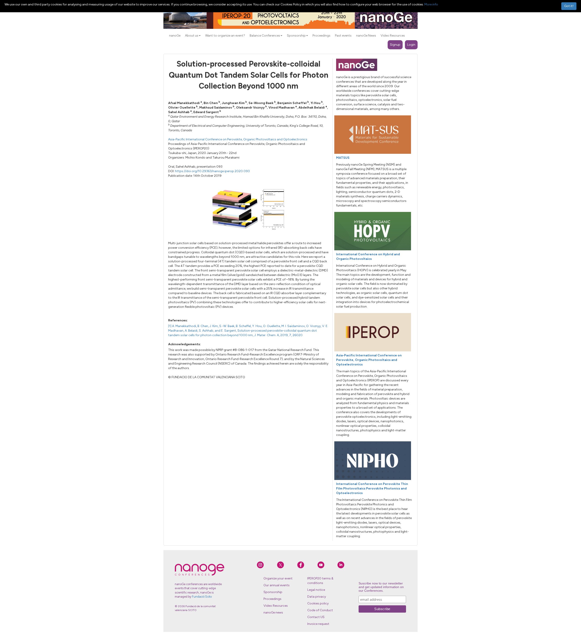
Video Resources (275, 606)
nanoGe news (273, 612)
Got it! (569, 6)
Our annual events (276, 585)
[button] (200, 35)
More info (431, 4)
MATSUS (343, 158)
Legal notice (316, 590)
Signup (395, 45)
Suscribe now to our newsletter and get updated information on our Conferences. (381, 586)
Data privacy (316, 597)
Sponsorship (272, 592)
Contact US (316, 617)
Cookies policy (318, 603)
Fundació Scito (202, 596)
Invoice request (318, 624)
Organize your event (278, 578)
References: (178, 320)
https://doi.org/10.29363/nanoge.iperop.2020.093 (212, 171)
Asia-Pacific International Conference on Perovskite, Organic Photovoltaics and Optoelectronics (237, 139)
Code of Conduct (320, 610)
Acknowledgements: (184, 344)
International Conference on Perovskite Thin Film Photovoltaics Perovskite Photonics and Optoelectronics (372, 488)
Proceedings (272, 599)
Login (411, 45)
